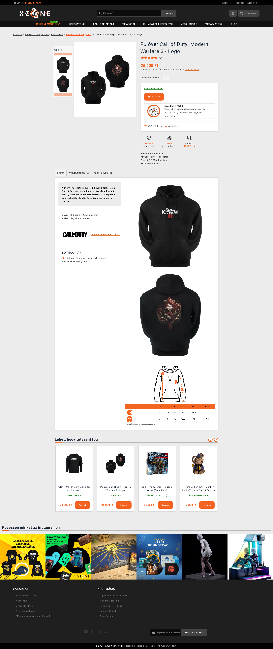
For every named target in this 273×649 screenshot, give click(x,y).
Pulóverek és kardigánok (74, 261)
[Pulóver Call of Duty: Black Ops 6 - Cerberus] (74, 463)
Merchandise (188, 24)
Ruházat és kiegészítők (158, 24)
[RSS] (106, 631)
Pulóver (160, 153)
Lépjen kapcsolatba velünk (113, 596)
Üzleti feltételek (108, 611)
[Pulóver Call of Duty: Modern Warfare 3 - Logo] (115, 463)
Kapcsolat (227, 3)
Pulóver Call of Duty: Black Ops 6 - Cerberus (74, 489)
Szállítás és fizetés (26, 596)
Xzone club (253, 3)
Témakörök (129, 24)
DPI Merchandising (158, 160)
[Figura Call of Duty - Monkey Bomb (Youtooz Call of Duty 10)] (198, 463)
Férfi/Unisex (99, 258)
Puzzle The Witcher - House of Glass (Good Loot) (157, 489)
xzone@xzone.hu (29, 3)
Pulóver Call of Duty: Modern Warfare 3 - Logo (115, 489)
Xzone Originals (103, 24)
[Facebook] (92, 631)
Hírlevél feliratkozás (194, 632)
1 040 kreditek (192, 69)
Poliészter (163, 157)
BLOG (234, 24)
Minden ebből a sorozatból (105, 234)
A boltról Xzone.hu (109, 601)
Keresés (169, 13)
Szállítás (239, 3)
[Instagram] (99, 631)
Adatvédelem (107, 616)
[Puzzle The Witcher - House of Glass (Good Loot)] (157, 463)
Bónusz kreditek (24, 606)
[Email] (86, 631)
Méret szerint (74, 495)
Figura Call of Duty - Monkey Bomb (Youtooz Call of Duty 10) (199, 489)
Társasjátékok (213, 24)
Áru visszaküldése (25, 611)
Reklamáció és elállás (111, 606)
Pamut (153, 157)
